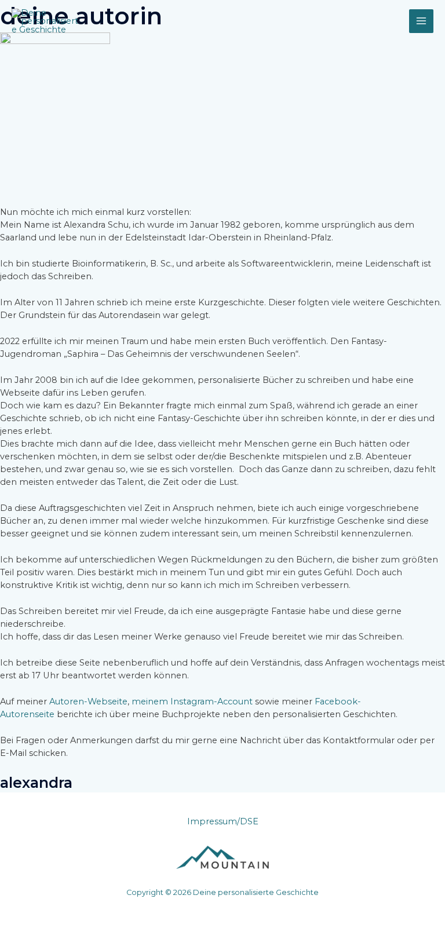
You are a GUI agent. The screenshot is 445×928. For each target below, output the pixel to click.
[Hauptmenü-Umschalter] (421, 21)
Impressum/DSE (222, 821)
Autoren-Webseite (88, 701)
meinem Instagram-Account (192, 701)
